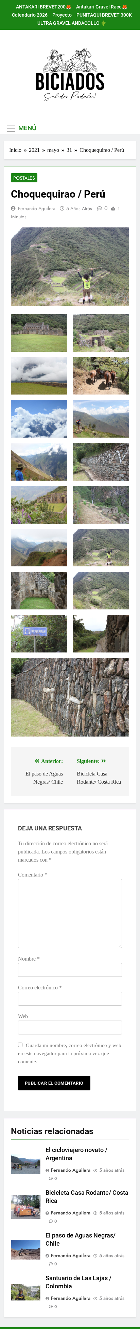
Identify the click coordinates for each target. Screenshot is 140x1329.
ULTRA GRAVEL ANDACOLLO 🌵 (71, 23)
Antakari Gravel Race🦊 (101, 6)
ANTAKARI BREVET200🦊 (43, 6)
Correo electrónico (40, 987)
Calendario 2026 (30, 15)
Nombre (29, 959)
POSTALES (24, 178)
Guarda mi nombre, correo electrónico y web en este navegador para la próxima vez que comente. (69, 1053)
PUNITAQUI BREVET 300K (104, 15)
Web (23, 1016)
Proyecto (62, 15)
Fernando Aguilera (36, 208)
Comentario (32, 875)
